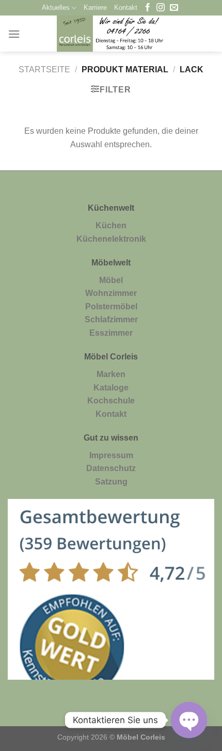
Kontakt (125, 7)
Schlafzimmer (111, 319)
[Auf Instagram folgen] (160, 8)
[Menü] (14, 33)
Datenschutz (111, 468)
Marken (111, 374)
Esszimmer (111, 332)
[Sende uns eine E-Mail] (174, 8)
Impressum (111, 455)
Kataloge (111, 387)
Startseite (44, 69)
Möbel (111, 280)
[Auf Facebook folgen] (148, 8)
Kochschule (111, 400)
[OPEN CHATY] (189, 720)
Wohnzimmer (111, 293)
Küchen (111, 225)
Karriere (95, 7)
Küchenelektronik (111, 238)
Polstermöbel (111, 306)
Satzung (111, 481)
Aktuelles (56, 7)
